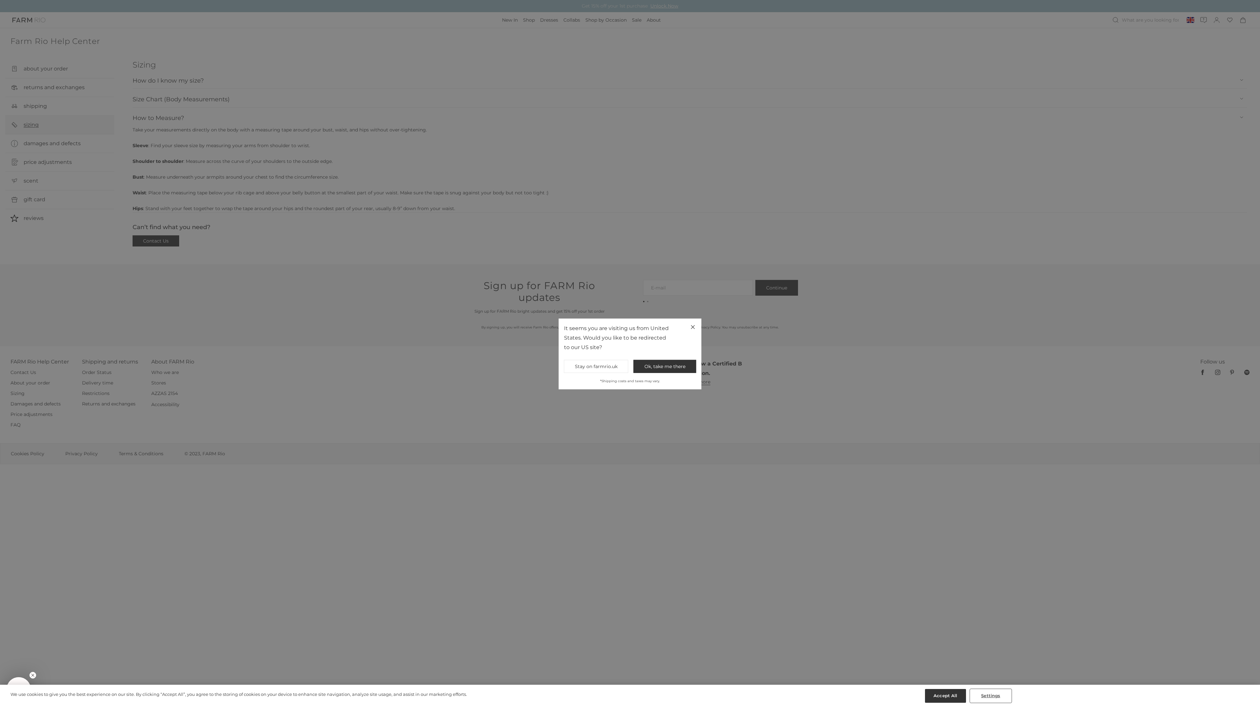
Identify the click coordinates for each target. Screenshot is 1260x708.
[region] (630, 696)
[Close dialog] (750, 266)
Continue (694, 409)
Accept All (945, 695)
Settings (990, 695)
